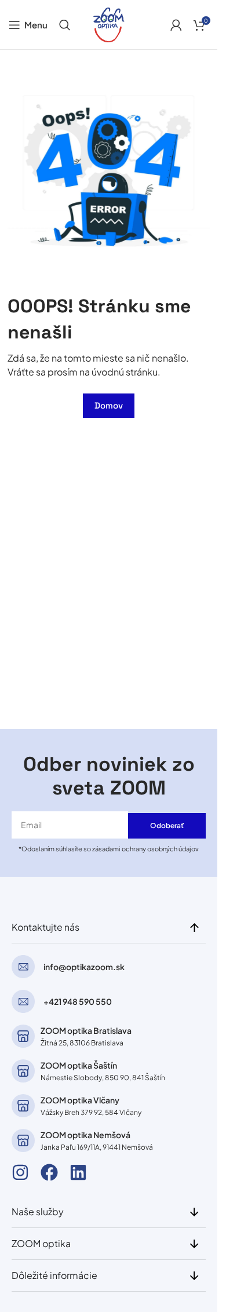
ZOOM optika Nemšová (85, 1134)
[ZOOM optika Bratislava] (23, 1036)
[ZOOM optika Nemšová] (23, 1140)
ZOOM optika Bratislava (86, 1030)
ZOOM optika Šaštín (79, 1065)
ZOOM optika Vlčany (80, 1100)
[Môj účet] (176, 25)
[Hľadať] (64, 25)
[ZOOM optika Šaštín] (23, 1071)
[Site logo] (109, 23)
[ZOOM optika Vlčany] (23, 1105)
